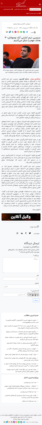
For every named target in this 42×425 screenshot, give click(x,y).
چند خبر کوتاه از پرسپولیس (28, 392)
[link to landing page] (21, 3)
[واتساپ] (21, 32)
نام (38, 275)
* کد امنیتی (35, 291)
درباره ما (27, 422)
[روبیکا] (7, 32)
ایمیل (37, 283)
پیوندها (36, 422)
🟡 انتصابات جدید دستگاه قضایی (21, 9)
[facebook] (25, 233)
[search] (2, 3)
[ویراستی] (10, 32)
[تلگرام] (27, 32)
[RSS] (9, 422)
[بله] (24, 33)
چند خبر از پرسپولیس (30, 382)
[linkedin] (22, 233)
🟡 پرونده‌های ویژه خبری (35, 9)
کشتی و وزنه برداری (19, 24)
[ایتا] (18, 32)
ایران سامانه (16, 419)
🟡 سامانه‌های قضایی (8, 9)
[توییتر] (13, 32)
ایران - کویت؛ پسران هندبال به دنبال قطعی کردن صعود (20, 354)
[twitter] (30, 233)
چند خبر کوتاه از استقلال (29, 401)
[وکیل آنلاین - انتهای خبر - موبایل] (21, 217)
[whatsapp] (17, 233)
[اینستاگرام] (15, 32)
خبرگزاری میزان (35, 79)
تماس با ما (31, 422)
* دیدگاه (36, 256)
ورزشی (28, 24)
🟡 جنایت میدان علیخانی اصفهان (33, 13)
